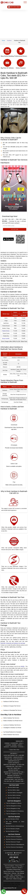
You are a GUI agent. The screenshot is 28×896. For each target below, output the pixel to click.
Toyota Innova (5, 330)
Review (20, 867)
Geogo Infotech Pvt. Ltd (9, 888)
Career (21, 877)
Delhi (20, 743)
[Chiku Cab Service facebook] (11, 857)
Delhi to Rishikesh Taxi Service (11, 734)
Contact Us (8, 867)
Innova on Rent (18, 757)
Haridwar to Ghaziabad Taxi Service (12, 710)
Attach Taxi (20, 764)
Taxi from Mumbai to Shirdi (12, 819)
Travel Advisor (17, 875)
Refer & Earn (7, 873)
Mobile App (12, 877)
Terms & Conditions (9, 865)
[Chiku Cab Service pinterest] (16, 857)
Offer (12, 875)
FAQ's (7, 875)
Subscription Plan (13, 761)
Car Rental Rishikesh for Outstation (12, 732)
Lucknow (8, 745)
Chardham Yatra (17, 773)
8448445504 (10, 852)
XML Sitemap (20, 873)
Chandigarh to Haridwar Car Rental (12, 727)
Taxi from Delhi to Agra (13, 787)
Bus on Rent (8, 757)
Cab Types (18, 766)
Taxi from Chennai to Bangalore (13, 836)
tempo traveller (5, 338)
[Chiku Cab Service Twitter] (10, 857)
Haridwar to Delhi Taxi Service (11, 701)
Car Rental (13, 753)
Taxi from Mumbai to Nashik (12, 828)
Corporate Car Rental (13, 777)
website (22, 666)
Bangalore (19, 741)
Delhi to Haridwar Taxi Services (11, 718)
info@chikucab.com (14, 854)
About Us (14, 867)
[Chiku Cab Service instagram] (13, 857)
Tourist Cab (8, 759)
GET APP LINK (14, 229)
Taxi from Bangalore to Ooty (13, 808)
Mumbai (14, 745)
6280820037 (19, 852)
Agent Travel (9, 878)
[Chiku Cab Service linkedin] (17, 857)
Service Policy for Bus (9, 871)
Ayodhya (20, 747)
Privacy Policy (19, 865)
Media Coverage (18, 878)
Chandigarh (14, 743)
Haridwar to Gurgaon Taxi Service (11, 706)
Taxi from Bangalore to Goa (13, 813)
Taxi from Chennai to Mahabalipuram (15, 844)
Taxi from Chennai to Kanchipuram (14, 847)
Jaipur (20, 745)
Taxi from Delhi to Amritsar (14, 795)
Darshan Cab (10, 766)
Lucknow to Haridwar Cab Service (12, 725)
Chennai (7, 743)
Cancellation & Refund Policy (13, 869)
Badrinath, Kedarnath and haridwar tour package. (13, 643)
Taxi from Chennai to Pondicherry (14, 839)
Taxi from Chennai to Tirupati (13, 841)
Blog (18, 877)
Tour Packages (17, 759)
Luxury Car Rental (13, 762)
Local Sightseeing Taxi (11, 755)
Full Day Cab (8, 781)
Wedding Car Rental (13, 775)
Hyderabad (13, 747)
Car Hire (21, 755)
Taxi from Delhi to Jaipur (14, 790)
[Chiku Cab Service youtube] (14, 857)
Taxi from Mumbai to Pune (12, 831)
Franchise (6, 877)
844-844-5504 (15, 7)
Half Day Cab (19, 779)
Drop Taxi (17, 768)
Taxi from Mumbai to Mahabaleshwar (15, 826)
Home (3, 40)
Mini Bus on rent (13, 770)
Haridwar (9, 40)
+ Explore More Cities (14, 749)
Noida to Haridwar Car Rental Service (12, 720)
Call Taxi (10, 768)
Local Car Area (9, 779)
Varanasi (6, 747)
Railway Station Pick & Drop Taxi (13, 772)
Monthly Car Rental (10, 764)
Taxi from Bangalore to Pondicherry (15, 811)
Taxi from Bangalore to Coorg (13, 805)
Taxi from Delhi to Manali (14, 797)
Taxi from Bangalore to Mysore (13, 803)
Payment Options (20, 871)
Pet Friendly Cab (18, 781)
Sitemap (14, 873)
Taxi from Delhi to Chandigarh (15, 792)
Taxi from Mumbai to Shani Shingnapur (15, 822)
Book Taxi (8, 773)
